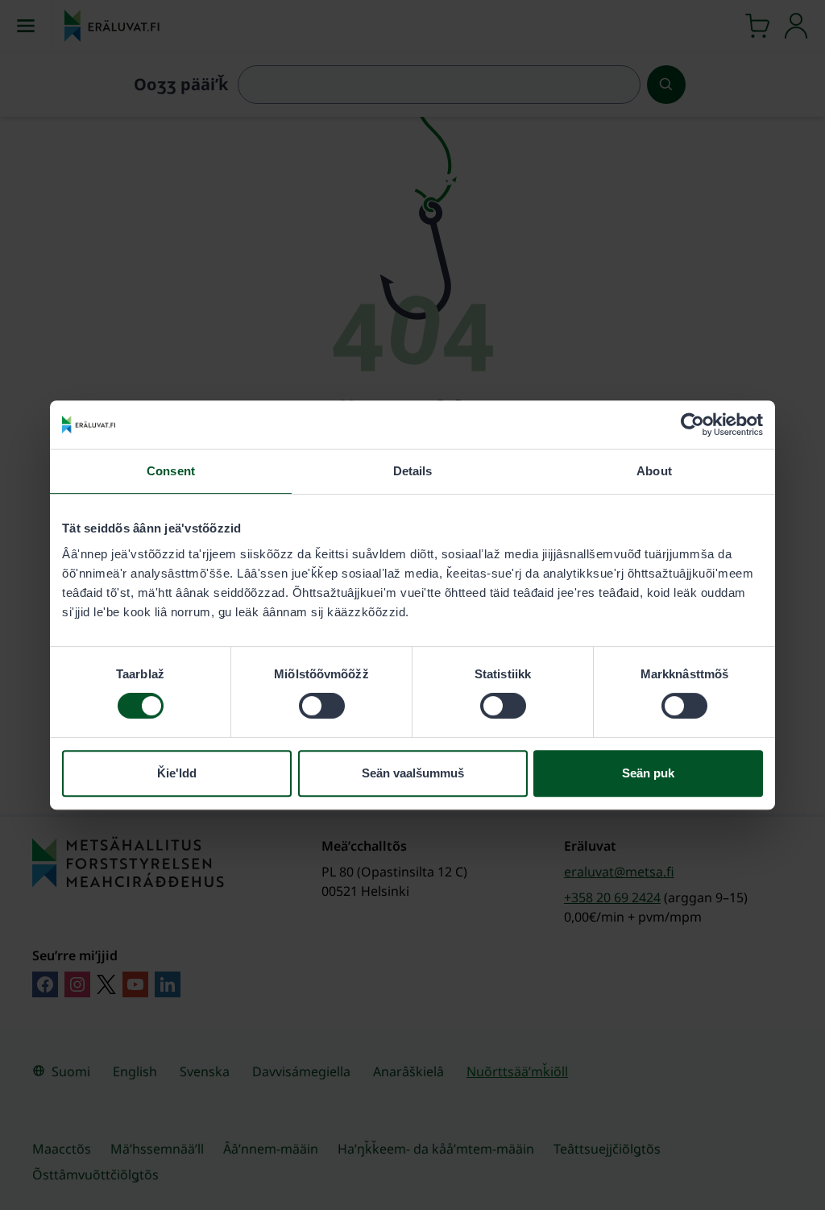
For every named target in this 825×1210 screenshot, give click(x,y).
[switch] (322, 706)
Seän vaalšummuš (413, 773)
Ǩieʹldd (177, 773)
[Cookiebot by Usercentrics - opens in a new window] (692, 424)
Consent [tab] (171, 471)
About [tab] (654, 471)
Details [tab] (413, 471)
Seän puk (648, 773)
